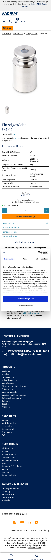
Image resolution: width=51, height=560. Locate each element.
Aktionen (6, 407)
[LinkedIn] (29, 523)
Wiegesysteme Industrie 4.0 (14, 386)
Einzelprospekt (9, 232)
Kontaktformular (9, 454)
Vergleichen (8, 223)
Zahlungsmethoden (10, 488)
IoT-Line (5, 374)
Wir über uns (7, 448)
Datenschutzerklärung (39, 530)
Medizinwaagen (9, 383)
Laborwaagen (8, 377)
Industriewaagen (9, 380)
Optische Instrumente (11, 398)
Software (6, 401)
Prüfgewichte (31, 33)
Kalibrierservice (9, 423)
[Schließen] (26, 9)
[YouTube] (22, 523)
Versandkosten (8, 494)
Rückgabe (6, 500)
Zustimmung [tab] (9, 259)
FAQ (3, 435)
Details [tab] (25, 259)
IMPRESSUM (16, 530)
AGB (25, 530)
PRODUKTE (18, 33)
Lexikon (5, 472)
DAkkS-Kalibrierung (30, 313)
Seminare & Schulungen (12, 466)
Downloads (7, 432)
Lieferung (6, 491)
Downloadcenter (10, 236)
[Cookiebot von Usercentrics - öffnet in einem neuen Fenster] (38, 252)
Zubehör (5, 404)
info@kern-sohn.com (28, 354)
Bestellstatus (8, 497)
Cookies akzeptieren (25, 299)
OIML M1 (44, 33)
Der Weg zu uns (8, 457)
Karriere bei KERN (10, 460)
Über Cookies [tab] (42, 259)
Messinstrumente (9, 392)
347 (14, 134)
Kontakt (5, 451)
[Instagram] (36, 523)
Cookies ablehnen (25, 306)
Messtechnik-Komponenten (14, 395)
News (4, 463)
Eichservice (7, 426)
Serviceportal (8, 429)
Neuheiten (6, 371)
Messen (5, 420)
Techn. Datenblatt (11, 227)
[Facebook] (14, 523)
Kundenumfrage (9, 475)
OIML (17, 138)
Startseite (6, 33)
